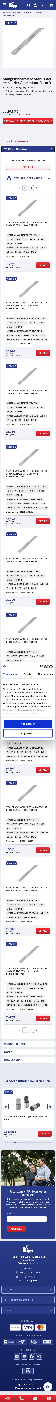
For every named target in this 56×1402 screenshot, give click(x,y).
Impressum (22, 1385)
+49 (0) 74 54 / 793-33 (29, 1277)
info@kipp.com (29, 1281)
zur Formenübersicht (17, 141)
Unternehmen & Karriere (18, 1300)
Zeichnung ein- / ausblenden (32, 178)
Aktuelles (10, 1290)
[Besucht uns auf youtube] (24, 1356)
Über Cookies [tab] (45, 674)
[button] (5, 1142)
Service (8, 1310)
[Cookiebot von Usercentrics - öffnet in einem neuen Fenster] (40, 666)
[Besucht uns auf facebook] (32, 1356)
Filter (29, 167)
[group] (28, 1114)
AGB (31, 1385)
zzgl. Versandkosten (22, 114)
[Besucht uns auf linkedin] (17, 1356)
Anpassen (26, 733)
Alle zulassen (28, 724)
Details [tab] (27, 674)
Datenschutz (21, 1388)
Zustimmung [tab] (10, 674)
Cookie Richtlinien (38, 1388)
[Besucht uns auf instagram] (39, 1356)
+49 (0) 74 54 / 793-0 (29, 1272)
